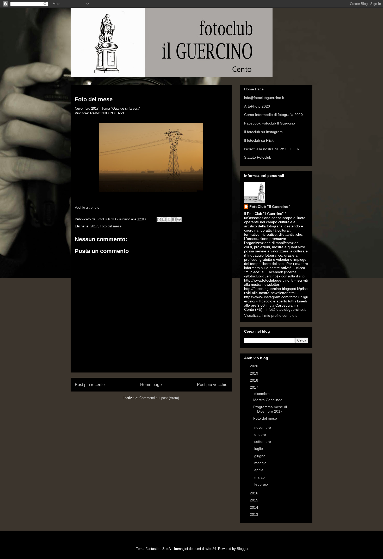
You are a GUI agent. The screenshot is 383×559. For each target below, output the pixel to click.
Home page (151, 384)
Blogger (242, 549)
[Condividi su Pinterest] (179, 219)
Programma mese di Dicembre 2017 (270, 409)
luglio (259, 448)
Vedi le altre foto (87, 207)
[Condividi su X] (169, 219)
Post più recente (90, 384)
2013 (254, 514)
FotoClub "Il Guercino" (269, 206)
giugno (260, 456)
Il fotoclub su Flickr (259, 140)
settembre (263, 441)
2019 (254, 373)
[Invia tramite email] (159, 219)
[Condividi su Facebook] (174, 219)
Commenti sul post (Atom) (159, 398)
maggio (261, 463)
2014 (254, 507)
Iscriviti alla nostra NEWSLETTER (271, 149)
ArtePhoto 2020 (257, 106)
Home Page (254, 89)
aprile (259, 470)
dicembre (262, 394)
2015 (254, 500)
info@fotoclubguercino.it (264, 98)
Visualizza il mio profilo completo (271, 315)
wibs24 (211, 549)
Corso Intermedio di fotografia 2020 (273, 115)
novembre (263, 427)
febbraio (261, 484)
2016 (254, 493)
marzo (260, 477)
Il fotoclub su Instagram (263, 132)
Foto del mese (110, 226)
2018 (254, 380)
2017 (94, 226)
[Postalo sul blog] (164, 219)
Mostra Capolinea (267, 400)
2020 (254, 366)
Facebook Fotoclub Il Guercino (269, 123)
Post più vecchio (212, 384)
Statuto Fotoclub (257, 157)
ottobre (260, 434)
